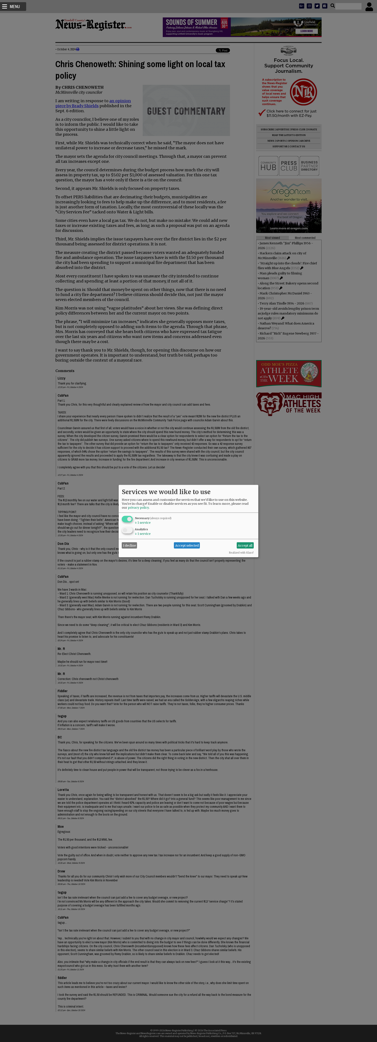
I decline (129, 545)
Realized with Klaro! (241, 552)
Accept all (245, 545)
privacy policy (138, 508)
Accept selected (187, 545)
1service (143, 523)
